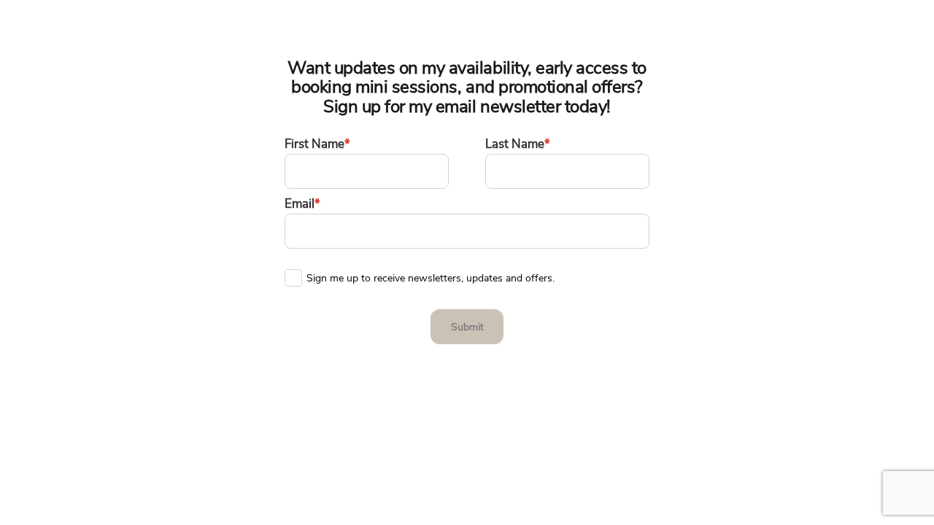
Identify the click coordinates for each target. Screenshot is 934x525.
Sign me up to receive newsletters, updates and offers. (430, 275)
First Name (317, 144)
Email (302, 204)
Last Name (517, 144)
